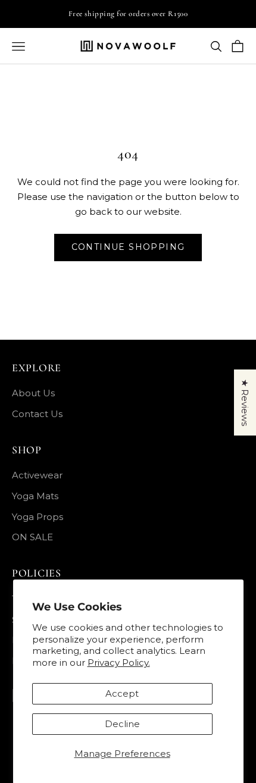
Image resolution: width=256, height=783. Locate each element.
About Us (33, 393)
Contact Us (37, 413)
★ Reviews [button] (245, 402)
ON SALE (32, 537)
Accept (122, 693)
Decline (122, 723)
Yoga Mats (35, 496)
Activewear (37, 475)
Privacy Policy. (119, 662)
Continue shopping (128, 247)
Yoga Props (37, 516)
